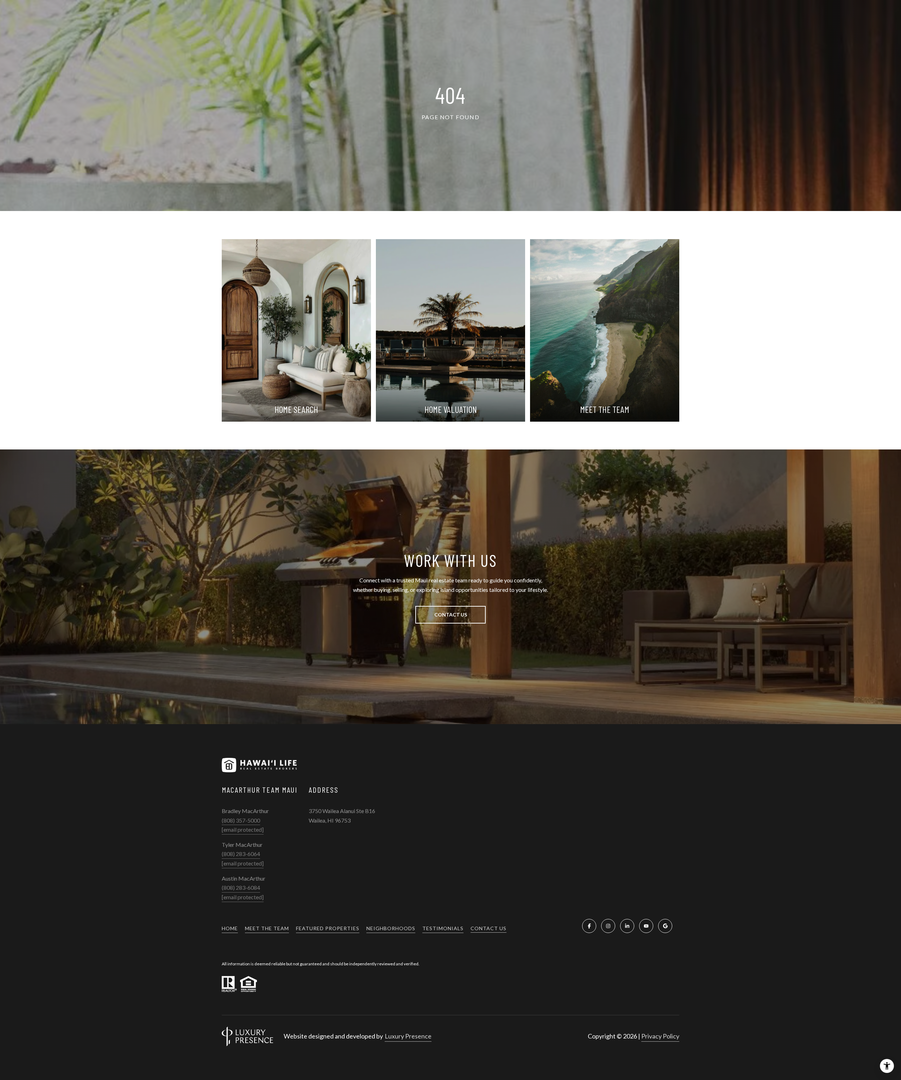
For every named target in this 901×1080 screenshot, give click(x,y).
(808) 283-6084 (241, 887)
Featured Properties (327, 928)
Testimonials (443, 928)
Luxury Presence (408, 1036)
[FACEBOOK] (589, 926)
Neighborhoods (390, 928)
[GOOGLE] (665, 926)
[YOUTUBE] (646, 926)
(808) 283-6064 (241, 853)
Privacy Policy (660, 1036)
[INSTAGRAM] (608, 926)
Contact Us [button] (450, 615)
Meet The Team (267, 928)
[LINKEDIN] (627, 926)
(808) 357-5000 (241, 820)
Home (230, 928)
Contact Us (488, 928)
